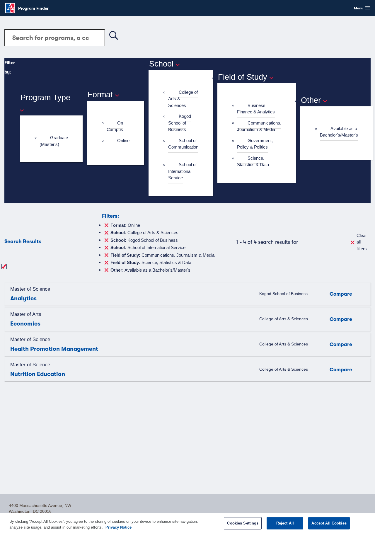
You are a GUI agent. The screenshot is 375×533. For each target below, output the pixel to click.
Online (123, 140)
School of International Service (182, 171)
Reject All (285, 523)
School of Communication (183, 144)
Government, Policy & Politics (255, 144)
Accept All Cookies (328, 523)
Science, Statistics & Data (253, 161)
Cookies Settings (242, 523)
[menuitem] (54, 141)
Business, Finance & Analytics (256, 109)
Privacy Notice (118, 527)
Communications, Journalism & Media (259, 126)
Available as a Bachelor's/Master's (339, 132)
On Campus (115, 126)
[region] (187, 523)
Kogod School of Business (179, 123)
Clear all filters (362, 242)
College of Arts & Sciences (144, 232)
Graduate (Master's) (54, 141)
